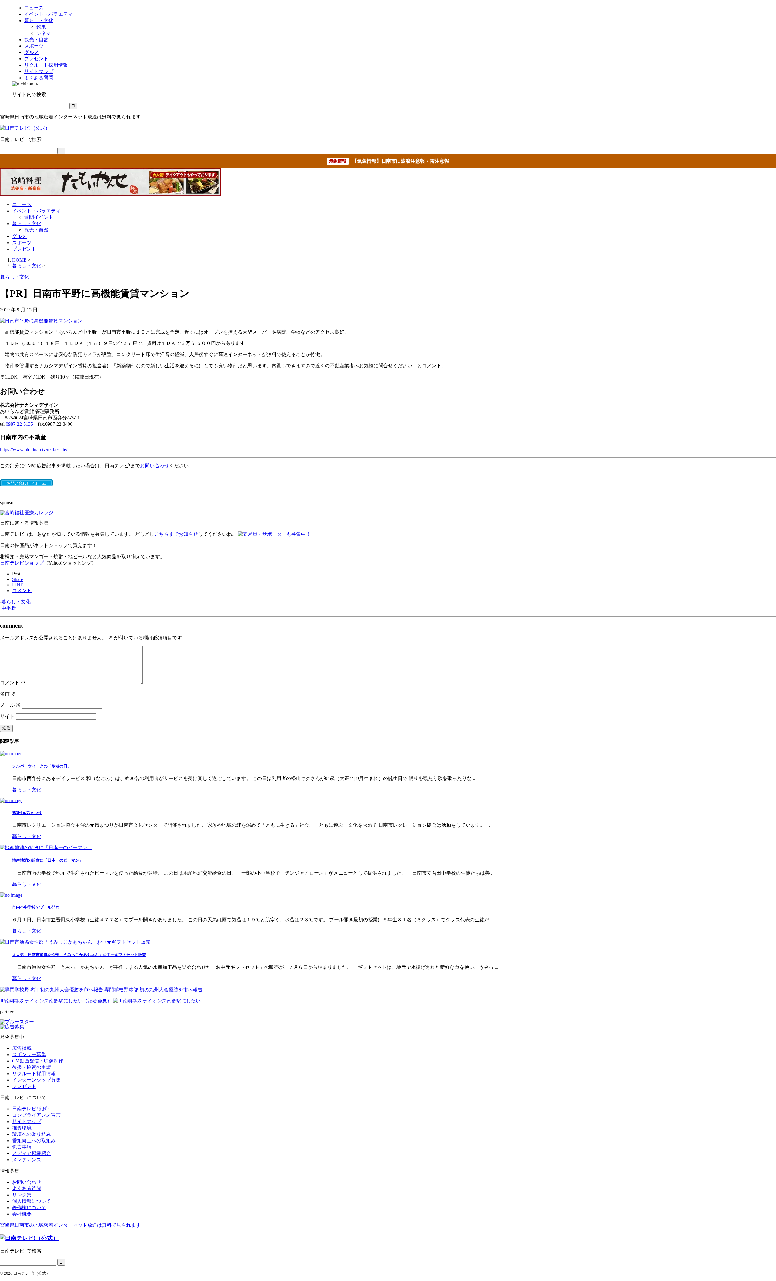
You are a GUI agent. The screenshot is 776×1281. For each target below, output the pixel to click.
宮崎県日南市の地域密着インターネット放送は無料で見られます (70, 1225)
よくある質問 (26, 1188)
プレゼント (24, 249)
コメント (12, 682)
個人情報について (31, 1201)
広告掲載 (22, 1048)
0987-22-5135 (19, 424)
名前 (8, 693)
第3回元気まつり (27, 812)
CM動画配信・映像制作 (37, 1060)
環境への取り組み (31, 1134)
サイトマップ (26, 1121)
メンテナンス (26, 1159)
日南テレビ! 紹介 (30, 1108)
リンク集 (22, 1194)
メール (10, 705)
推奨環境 (22, 1127)
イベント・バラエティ (36, 210)
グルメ (19, 236)
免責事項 (22, 1146)
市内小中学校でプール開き (35, 907)
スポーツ (22, 242)
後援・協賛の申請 (31, 1067)
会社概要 (22, 1213)
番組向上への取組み (34, 1140)
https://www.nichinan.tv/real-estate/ (33, 449)
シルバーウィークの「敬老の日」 (41, 766)
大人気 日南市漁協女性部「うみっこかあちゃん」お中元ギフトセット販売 (79, 954)
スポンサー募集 (29, 1054)
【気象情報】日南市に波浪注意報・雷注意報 (400, 161)
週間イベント (38, 217)
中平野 (9, 608)
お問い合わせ (154, 465)
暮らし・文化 (26, 223)
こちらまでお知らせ (176, 534)
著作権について (29, 1207)
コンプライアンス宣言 (36, 1115)
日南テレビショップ (22, 562)
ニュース (22, 204)
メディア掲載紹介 (31, 1153)
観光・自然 (36, 229)
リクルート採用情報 (34, 1073)
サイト (7, 716)
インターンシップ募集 (36, 1080)
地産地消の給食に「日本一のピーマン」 (47, 860)
